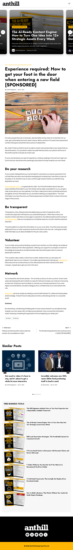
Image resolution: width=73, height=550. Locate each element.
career (8, 318)
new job (15, 318)
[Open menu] (69, 3)
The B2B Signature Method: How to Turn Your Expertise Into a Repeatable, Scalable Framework (47, 409)
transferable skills (11, 219)
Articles (16, 65)
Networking (9, 293)
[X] (46, 535)
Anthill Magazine (11, 89)
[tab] (32, 394)
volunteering (62, 260)
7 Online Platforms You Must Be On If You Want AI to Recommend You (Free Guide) (45, 466)
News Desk (46, 385)
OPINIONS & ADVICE (26, 65)
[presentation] (18, 361)
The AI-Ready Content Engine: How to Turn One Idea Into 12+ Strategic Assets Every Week (46, 424)
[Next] (68, 371)
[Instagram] (32, 535)
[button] (3, 32)
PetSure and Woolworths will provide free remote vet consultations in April (16, 330)
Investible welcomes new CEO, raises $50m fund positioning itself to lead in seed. (54, 379)
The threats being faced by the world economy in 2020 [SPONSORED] (55, 330)
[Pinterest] (41, 535)
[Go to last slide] (5, 371)
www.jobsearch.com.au (13, 186)
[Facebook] (27, 535)
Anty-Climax (9, 65)
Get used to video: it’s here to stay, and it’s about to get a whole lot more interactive (17, 379)
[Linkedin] (36, 535)
